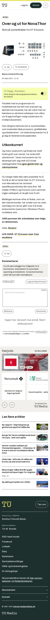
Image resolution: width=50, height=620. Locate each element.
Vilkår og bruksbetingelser (15, 566)
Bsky (4, 551)
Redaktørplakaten (23, 581)
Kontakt (6, 597)
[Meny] (45, 5)
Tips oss (41, 504)
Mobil (5, 17)
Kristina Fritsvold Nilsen (14, 519)
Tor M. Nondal (9, 529)
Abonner (36, 5)
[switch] (43, 93)
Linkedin (6, 546)
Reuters (12, 228)
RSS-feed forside (10, 537)
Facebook (7, 541)
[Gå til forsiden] (4, 5)
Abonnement (8, 590)
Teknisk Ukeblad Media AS (24, 607)
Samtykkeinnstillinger (12, 561)
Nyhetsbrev (7, 556)
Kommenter (22, 67)
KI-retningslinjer (10, 571)
